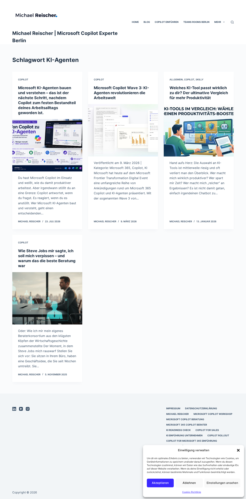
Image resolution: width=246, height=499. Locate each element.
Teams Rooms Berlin (196, 22)
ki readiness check (178, 430)
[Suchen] (232, 22)
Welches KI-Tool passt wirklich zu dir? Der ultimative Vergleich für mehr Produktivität (199, 93)
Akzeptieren (160, 483)
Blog (147, 22)
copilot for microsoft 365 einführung (191, 440)
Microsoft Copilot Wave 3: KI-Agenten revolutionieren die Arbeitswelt (121, 93)
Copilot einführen (167, 22)
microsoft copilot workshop (213, 414)
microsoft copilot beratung (185, 419)
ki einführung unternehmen (184, 435)
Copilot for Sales (207, 430)
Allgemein (176, 79)
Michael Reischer (177, 414)
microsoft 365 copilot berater (186, 424)
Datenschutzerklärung (201, 408)
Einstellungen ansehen (222, 483)
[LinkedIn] (14, 409)
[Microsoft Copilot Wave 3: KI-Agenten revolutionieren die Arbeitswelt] (123, 130)
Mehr (217, 22)
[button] (238, 450)
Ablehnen (189, 483)
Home (135, 22)
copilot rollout (218, 435)
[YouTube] (21, 409)
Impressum (173, 408)
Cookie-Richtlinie (191, 492)
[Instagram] (28, 409)
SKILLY (199, 79)
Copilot (23, 79)
